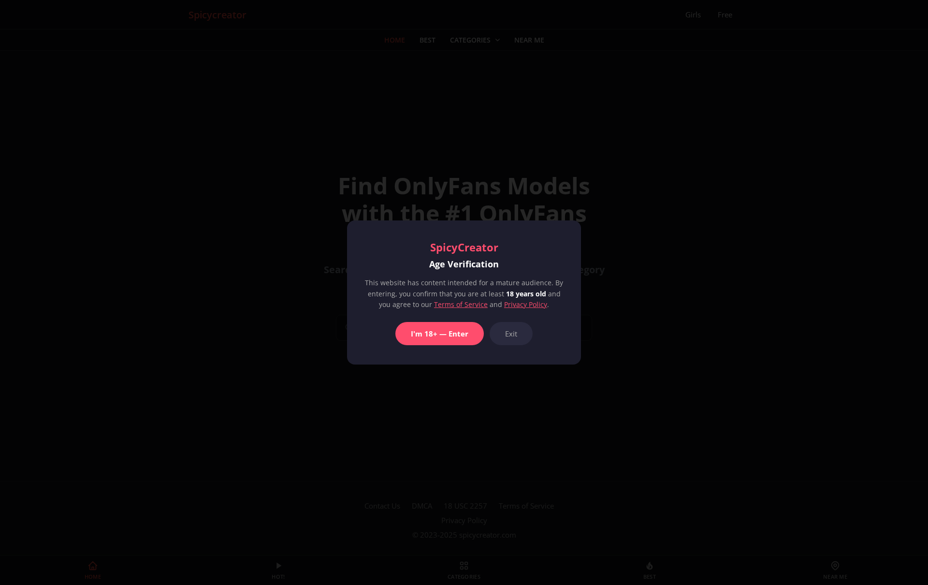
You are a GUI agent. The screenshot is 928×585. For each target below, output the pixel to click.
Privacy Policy (525, 304)
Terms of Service (461, 304)
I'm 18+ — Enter (439, 333)
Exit (511, 333)
